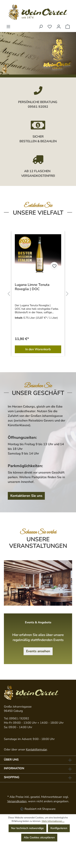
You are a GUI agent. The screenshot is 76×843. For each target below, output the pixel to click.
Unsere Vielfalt (38, 213)
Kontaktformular (36, 749)
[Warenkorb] (67, 26)
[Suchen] (40, 26)
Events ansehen (38, 651)
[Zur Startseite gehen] (38, 12)
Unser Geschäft (38, 393)
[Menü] (8, 26)
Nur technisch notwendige (27, 828)
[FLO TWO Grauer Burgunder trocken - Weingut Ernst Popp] (49, 253)
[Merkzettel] (49, 26)
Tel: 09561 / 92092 (16, 718)
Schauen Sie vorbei (38, 532)
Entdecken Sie (38, 205)
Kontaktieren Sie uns (26, 495)
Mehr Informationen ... (53, 821)
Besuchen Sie (38, 385)
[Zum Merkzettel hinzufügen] (66, 266)
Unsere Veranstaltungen (38, 542)
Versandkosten (17, 801)
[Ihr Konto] (58, 26)
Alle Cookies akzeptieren (39, 837)
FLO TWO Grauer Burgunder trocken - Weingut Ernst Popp (49, 287)
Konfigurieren (58, 828)
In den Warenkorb (49, 349)
